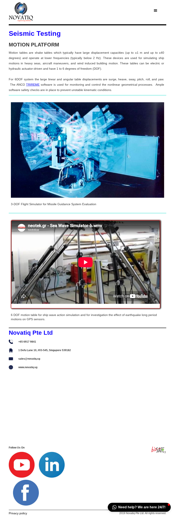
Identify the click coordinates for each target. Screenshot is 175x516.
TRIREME (32, 84)
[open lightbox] (87, 150)
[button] (155, 10)
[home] (39, 12)
